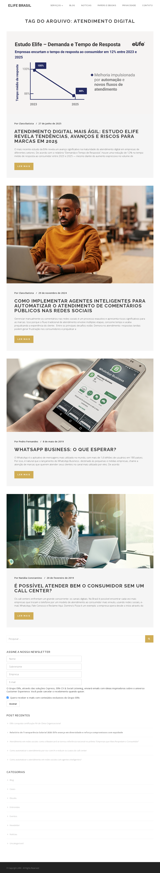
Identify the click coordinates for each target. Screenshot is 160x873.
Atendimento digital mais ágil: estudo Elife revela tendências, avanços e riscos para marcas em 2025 (76, 136)
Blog (72, 5)
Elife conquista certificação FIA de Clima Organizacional (35, 723)
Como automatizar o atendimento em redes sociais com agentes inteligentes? (45, 759)
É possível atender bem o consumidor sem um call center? (79, 588)
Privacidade (129, 5)
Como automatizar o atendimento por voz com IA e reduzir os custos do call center (48, 750)
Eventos (13, 816)
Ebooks (13, 798)
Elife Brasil (19, 5)
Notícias (86, 5)
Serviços (55, 5)
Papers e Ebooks (107, 5)
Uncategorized (16, 843)
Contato (147, 5)
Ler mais (24, 166)
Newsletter (15, 825)
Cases (12, 789)
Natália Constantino (30, 577)
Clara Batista (26, 123)
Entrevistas (15, 807)
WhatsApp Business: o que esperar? (65, 449)
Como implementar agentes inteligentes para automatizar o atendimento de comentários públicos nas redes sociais (79, 305)
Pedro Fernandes (28, 441)
